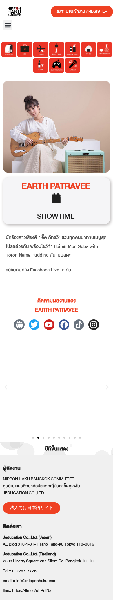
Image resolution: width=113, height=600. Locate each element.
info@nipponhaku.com (36, 580)
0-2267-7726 (24, 570)
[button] (7, 25)
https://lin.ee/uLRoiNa (31, 590)
